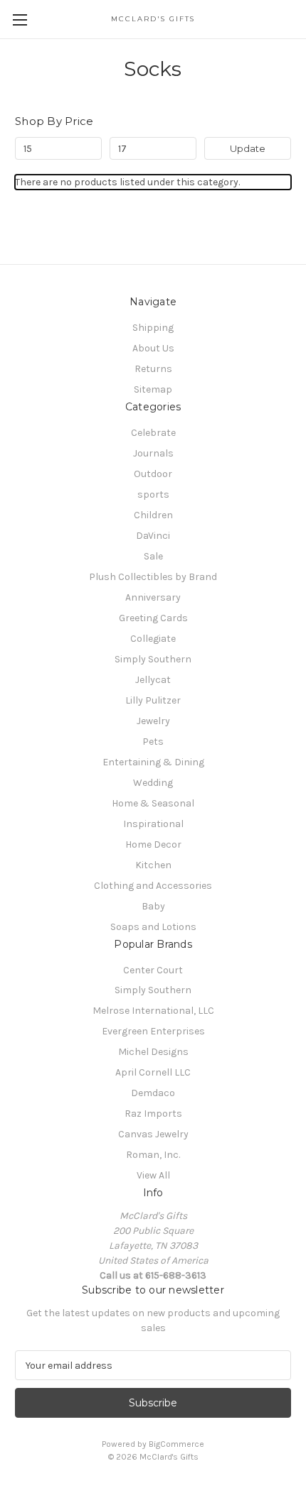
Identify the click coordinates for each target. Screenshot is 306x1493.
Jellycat (153, 680)
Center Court (153, 970)
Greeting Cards (153, 618)
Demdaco (153, 1093)
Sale (153, 556)
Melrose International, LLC (153, 1011)
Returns (153, 369)
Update (247, 148)
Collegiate (153, 639)
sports (153, 494)
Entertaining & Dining (153, 762)
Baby (153, 906)
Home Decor (153, 844)
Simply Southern (153, 659)
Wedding (153, 783)
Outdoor (153, 474)
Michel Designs (153, 1052)
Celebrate (153, 433)
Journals (153, 453)
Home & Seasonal (153, 803)
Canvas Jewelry (153, 1134)
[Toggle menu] (19, 19)
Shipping (153, 328)
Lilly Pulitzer (153, 700)
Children (153, 515)
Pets (153, 741)
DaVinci (153, 536)
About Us (153, 348)
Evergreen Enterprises (153, 1031)
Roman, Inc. (153, 1155)
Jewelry (153, 721)
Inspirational (153, 824)
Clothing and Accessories (153, 886)
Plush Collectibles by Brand (153, 577)
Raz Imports (153, 1114)
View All (153, 1175)
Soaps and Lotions (153, 927)
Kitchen (153, 865)
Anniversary (153, 597)
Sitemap (153, 389)
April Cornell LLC (153, 1072)
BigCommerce (176, 1444)
